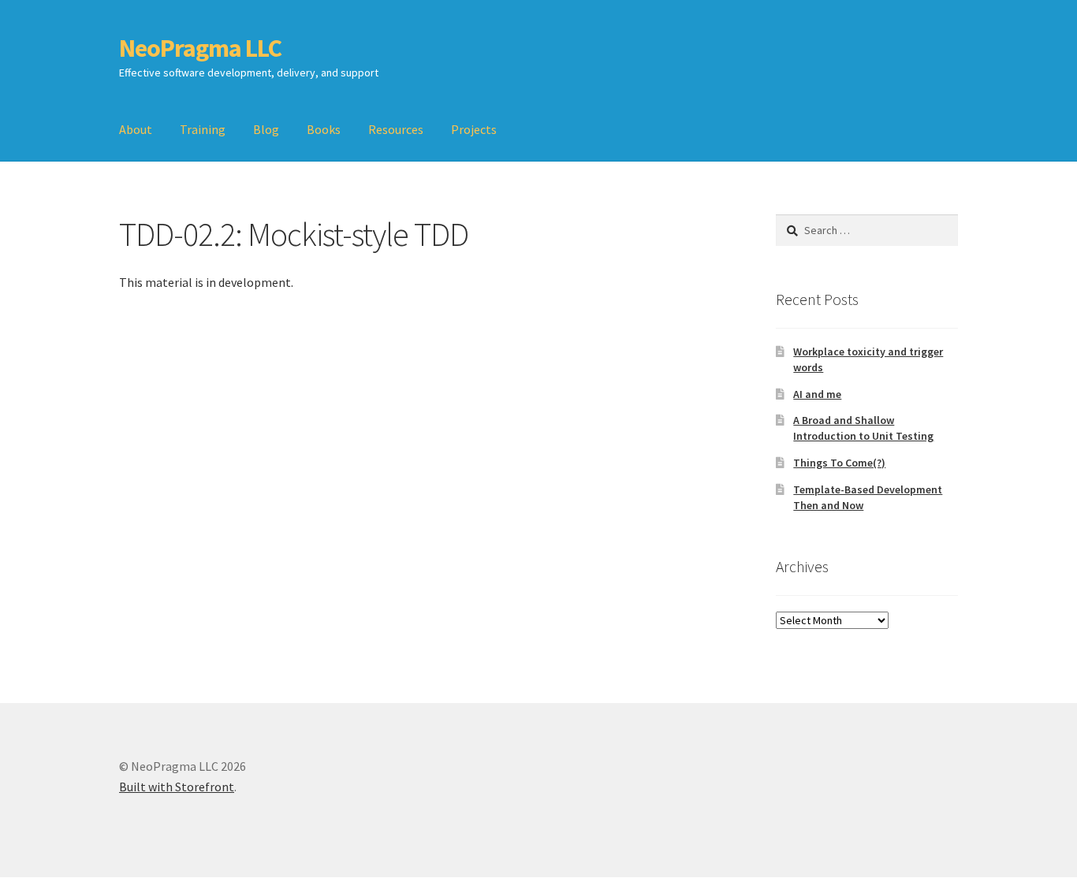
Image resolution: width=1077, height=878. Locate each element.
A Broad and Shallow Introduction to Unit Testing (863, 428)
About (135, 129)
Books (324, 129)
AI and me (817, 394)
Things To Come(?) (839, 463)
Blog (266, 129)
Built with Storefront (176, 786)
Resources (395, 129)
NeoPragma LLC (200, 48)
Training (202, 129)
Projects (474, 129)
